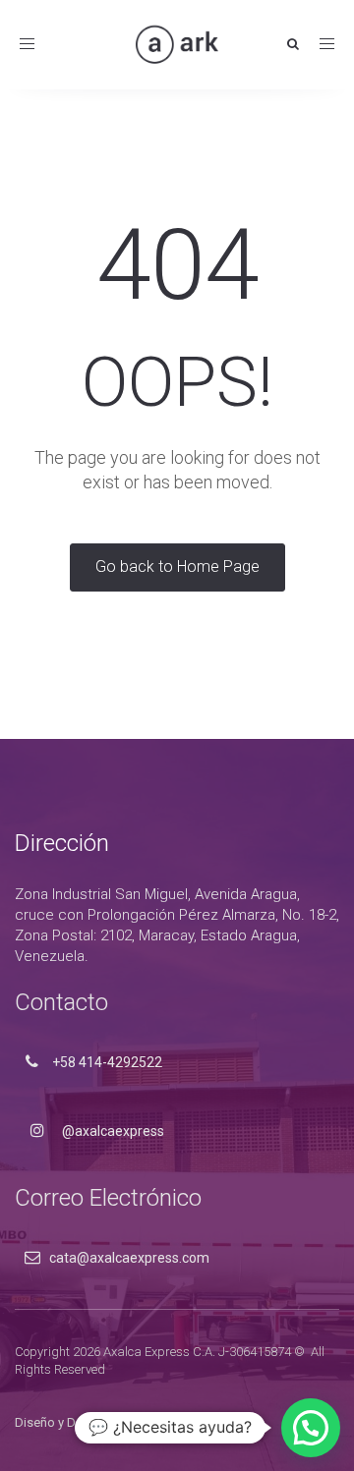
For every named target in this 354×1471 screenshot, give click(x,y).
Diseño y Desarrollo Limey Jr (95, 1422)
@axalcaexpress (111, 1131)
